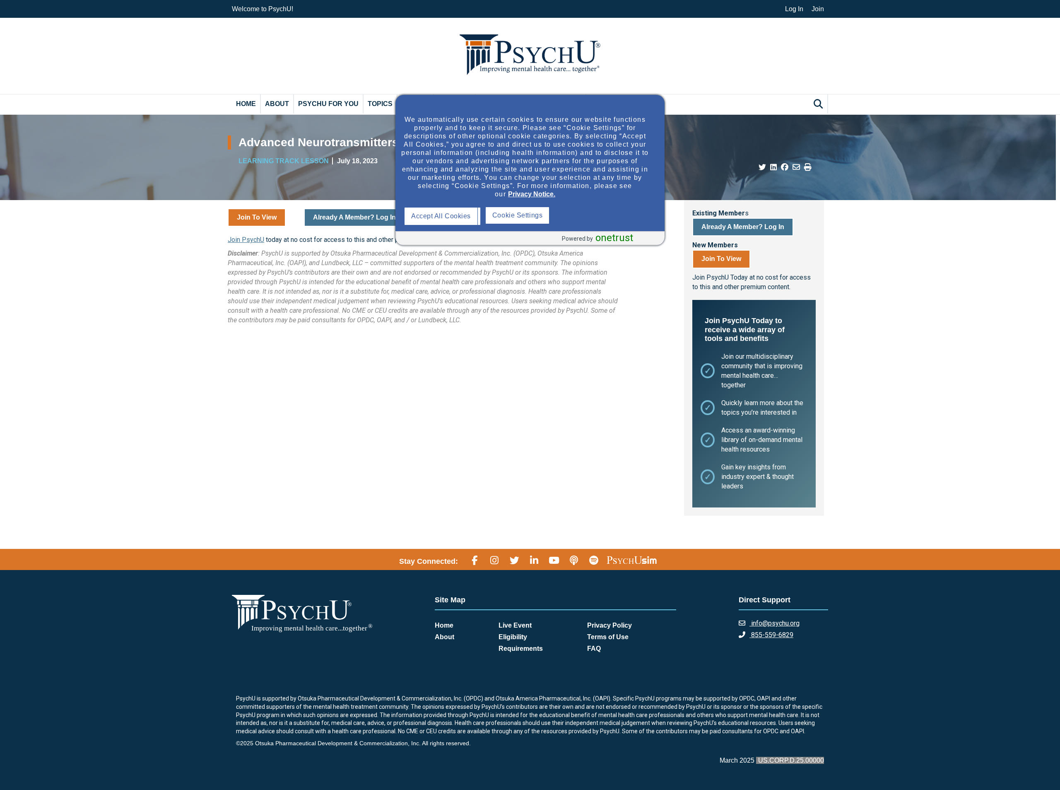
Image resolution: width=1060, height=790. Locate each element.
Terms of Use (608, 636)
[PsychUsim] (632, 560)
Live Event (515, 625)
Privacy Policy (609, 625)
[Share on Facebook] (784, 167)
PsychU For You (328, 103)
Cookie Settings (599, 215)
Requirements (521, 648)
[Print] (808, 167)
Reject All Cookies (522, 216)
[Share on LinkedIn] (773, 167)
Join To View (257, 217)
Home (246, 103)
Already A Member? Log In (354, 217)
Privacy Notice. (531, 194)
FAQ (594, 648)
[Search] (819, 103)
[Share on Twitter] (762, 167)
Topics (380, 103)
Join (818, 8)
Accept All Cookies (443, 216)
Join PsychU (246, 240)
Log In (794, 8)
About (277, 103)
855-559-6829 (771, 635)
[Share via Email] (796, 167)
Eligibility (513, 636)
